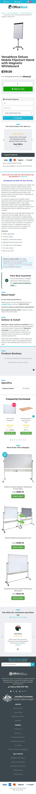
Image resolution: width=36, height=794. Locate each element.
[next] (33, 416)
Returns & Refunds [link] (18, 762)
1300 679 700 (19, 265)
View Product (10, 433)
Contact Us (23, 176)
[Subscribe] (33, 664)
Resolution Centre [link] (18, 716)
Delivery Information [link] (18, 758)
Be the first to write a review (18, 362)
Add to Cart (18, 89)
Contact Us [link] (18, 729)
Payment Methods (11, 155)
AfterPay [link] (18, 720)
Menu (7, 2)
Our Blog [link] (18, 745)
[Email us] (10, 691)
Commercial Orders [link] (18, 737)
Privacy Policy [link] (18, 774)
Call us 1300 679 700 (19, 687)
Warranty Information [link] (18, 766)
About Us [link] (18, 733)
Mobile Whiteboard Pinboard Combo (18, 538)
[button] (18, 362)
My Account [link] (18, 708)
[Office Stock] (18, 7)
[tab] (18, 155)
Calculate (18, 118)
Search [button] (18, 2)
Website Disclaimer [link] (18, 741)
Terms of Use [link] (18, 770)
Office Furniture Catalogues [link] (18, 749)
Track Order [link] (18, 712)
